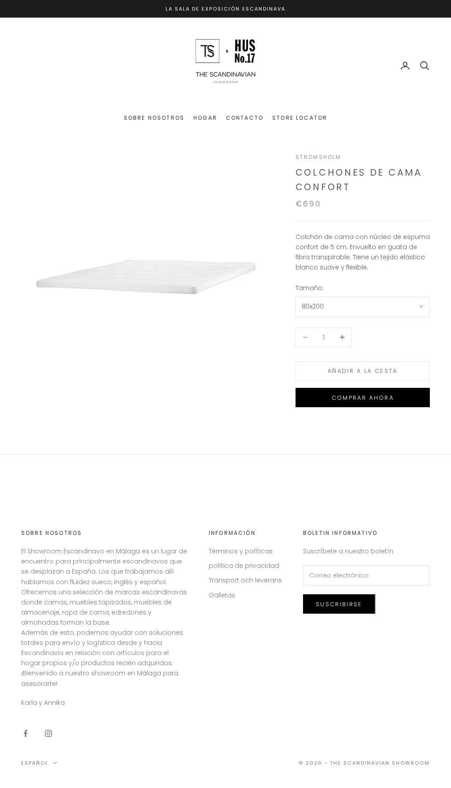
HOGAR (205, 118)
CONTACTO (244, 118)
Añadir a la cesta (363, 371)
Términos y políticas (241, 551)
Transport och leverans (245, 580)
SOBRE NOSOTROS (154, 118)
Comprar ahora (363, 398)
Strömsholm (318, 157)
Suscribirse (339, 604)
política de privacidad (244, 565)
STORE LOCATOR (299, 118)
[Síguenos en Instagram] (48, 733)
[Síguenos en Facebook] (25, 733)
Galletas (222, 595)
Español (34, 762)
